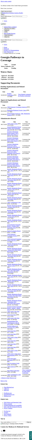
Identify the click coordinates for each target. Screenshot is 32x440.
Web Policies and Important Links (12, 402)
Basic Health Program (9, 33)
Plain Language (8, 404)
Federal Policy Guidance (10, 27)
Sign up (29, 422)
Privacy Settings (8, 408)
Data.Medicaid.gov (9, 387)
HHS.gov (6, 390)
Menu (2, 14)
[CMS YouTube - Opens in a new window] (4, 431)
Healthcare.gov (8, 393)
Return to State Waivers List (8, 378)
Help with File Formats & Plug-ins (13, 407)
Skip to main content (6, 1)
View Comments (26, 371)
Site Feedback (7, 414)
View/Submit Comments (24, 95)
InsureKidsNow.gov (9, 394)
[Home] (12, 13)
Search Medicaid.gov (6, 16)
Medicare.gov (7, 396)
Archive (6, 412)
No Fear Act (7, 411)
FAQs (5, 21)
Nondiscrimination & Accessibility (13, 405)
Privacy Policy (7, 415)
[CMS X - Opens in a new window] (2, 431)
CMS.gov (6, 388)
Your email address (6, 422)
